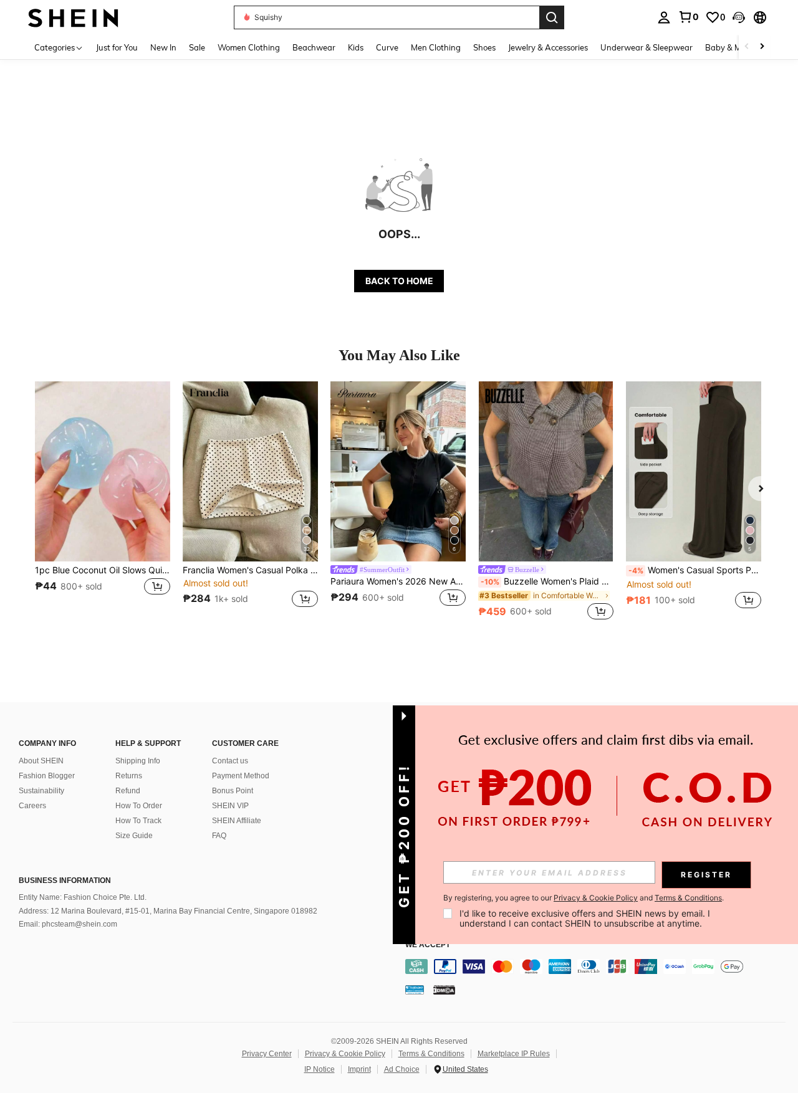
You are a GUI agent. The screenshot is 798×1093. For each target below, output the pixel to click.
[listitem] (102, 502)
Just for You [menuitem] (117, 47)
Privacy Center (267, 1053)
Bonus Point (232, 790)
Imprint (359, 1069)
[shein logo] (73, 17)
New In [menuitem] (163, 47)
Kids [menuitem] (355, 47)
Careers (32, 805)
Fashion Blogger (47, 775)
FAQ (219, 835)
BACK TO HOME (399, 280)
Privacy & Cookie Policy (345, 1053)
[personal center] (663, 17)
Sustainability (41, 790)
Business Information (65, 880)
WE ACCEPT (427, 945)
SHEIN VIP (230, 805)
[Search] (551, 17)
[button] (738, 17)
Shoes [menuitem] (484, 47)
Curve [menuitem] (387, 47)
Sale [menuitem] (197, 47)
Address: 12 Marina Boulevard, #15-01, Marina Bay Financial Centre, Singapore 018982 (168, 911)
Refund (127, 790)
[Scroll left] (747, 47)
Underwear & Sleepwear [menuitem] (646, 47)
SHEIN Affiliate (236, 820)
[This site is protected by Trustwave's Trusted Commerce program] (414, 989)
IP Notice (319, 1069)
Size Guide (134, 835)
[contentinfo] (598, 966)
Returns (128, 775)
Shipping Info (137, 761)
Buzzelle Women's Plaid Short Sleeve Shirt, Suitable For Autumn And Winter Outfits (547, 581)
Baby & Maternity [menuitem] (738, 47)
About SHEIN (41, 761)
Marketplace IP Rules (514, 1053)
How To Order (138, 805)
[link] (688, 16)
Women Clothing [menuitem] (249, 47)
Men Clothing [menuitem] (436, 47)
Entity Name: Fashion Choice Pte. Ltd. (83, 897)
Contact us (230, 761)
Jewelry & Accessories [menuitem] (548, 47)
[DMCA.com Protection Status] (444, 989)
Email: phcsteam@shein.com (68, 924)
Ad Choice (402, 1069)
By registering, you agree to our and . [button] (583, 898)
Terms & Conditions (431, 1053)
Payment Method (240, 775)
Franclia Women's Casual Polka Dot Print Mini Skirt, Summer (250, 570)
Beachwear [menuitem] (313, 47)
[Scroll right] (761, 47)
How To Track (138, 820)
